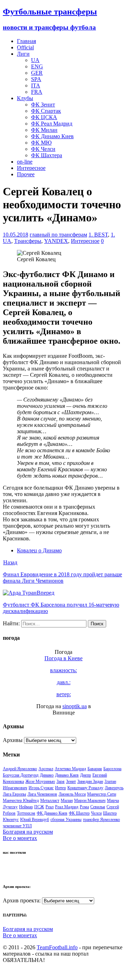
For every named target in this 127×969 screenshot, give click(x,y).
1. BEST (98, 235)
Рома (84, 806)
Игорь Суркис (41, 787)
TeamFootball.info (57, 947)
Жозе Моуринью (40, 781)
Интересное (31, 168)
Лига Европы (14, 794)
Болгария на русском (28, 832)
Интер (60, 787)
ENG (37, 66)
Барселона (112, 768)
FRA (36, 92)
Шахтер (110, 813)
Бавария (94, 768)
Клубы (25, 98)
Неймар (26, 806)
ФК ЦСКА (44, 117)
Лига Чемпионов (42, 794)
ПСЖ (39, 806)
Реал (50, 806)
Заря (60, 781)
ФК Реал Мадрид (51, 124)
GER (37, 73)
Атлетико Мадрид (70, 768)
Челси (96, 813)
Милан (67, 800)
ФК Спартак (46, 111)
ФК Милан (44, 130)
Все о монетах (20, 838)
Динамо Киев (67, 775)
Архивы (13, 740)
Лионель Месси (72, 794)
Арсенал (45, 768)
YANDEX (56, 241)
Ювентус (11, 819)
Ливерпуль (114, 787)
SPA (36, 79)
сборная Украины (65, 819)
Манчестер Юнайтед (21, 800)
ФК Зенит (43, 105)
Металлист (49, 800)
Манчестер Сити (101, 794)
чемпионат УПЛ (17, 825)
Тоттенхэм (26, 813)
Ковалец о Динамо (39, 550)
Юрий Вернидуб (34, 819)
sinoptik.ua (74, 706)
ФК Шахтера (46, 155)
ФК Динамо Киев (52, 136)
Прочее (26, 174)
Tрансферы (27, 241)
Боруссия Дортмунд (20, 775)
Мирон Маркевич (89, 800)
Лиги (23, 54)
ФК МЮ (41, 143)
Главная (26, 41)
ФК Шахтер (79, 813)
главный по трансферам (58, 235)
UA (35, 60)
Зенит (71, 781)
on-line (24, 162)
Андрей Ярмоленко (20, 768)
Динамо (47, 775)
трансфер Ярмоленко (101, 819)
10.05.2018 (15, 235)
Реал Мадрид (66, 806)
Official (25, 47)
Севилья (97, 806)
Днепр (85, 775)
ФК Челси (43, 149)
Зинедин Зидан (90, 781)
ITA (35, 85)
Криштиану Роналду (85, 787)
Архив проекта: (22, 900)
